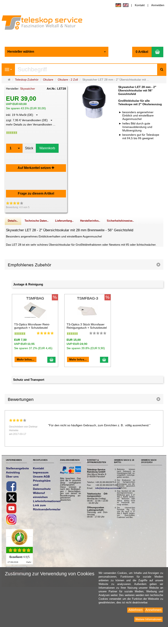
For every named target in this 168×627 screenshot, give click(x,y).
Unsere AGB (41, 476)
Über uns (12, 476)
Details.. (13, 220)
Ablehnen (135, 610)
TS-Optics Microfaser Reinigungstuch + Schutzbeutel (32, 326)
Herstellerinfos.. (90, 220)
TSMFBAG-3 (87, 298)
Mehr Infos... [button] (25, 359)
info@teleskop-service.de (108, 488)
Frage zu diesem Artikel (36, 193)
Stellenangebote (17, 468)
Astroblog (13, 472)
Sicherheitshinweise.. (120, 220)
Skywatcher (27, 88)
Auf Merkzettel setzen (35, 168)
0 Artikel (142, 52)
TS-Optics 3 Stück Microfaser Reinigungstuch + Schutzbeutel (87, 326)
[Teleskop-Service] (45, 23)
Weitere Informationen (148, 619)
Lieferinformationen (47, 501)
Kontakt (140, 5)
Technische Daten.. (37, 220)
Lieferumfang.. (64, 220)
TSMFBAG (35, 298)
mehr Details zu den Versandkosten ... (30, 124)
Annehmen (153, 610)
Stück (29, 148)
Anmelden (157, 5)
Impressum (40, 472)
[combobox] (56, 52)
